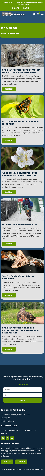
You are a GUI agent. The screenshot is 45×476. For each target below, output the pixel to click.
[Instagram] (7, 438)
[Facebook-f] (33, 8)
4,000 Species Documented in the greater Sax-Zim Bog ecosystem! (19, 174)
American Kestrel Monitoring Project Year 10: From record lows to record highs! (22, 330)
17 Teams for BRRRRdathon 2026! (19, 224)
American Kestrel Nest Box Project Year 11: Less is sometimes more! (21, 71)
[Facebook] (3, 438)
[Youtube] (12, 438)
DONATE (15, 8)
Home (3, 33)
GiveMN (26, 8)
